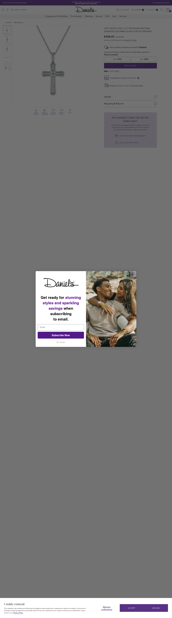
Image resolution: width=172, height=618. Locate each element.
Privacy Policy (18, 613)
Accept (131, 608)
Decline (156, 608)
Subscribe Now (61, 335)
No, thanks (61, 342)
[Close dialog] (133, 274)
